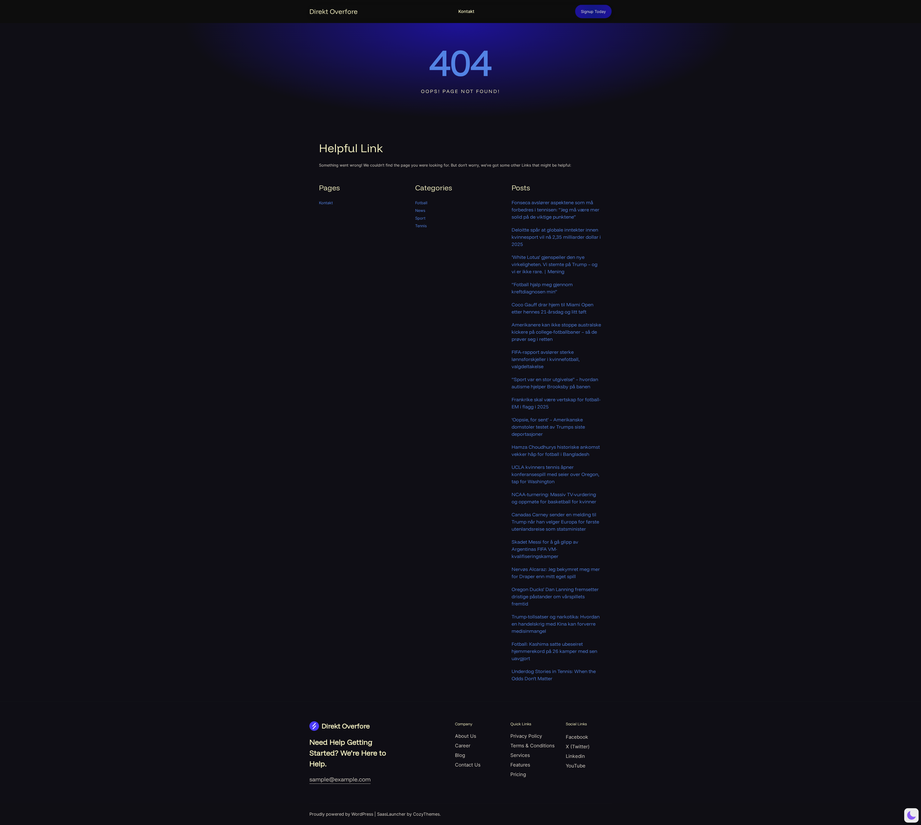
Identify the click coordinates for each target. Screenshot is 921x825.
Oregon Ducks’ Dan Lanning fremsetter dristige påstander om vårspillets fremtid (555, 596)
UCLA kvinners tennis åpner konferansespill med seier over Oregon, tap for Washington (555, 474)
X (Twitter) (578, 746)
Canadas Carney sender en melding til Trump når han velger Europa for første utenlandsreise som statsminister (555, 521)
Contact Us (467, 765)
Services (520, 755)
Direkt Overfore (333, 11)
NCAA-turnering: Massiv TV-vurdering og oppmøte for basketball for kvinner (554, 498)
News (420, 210)
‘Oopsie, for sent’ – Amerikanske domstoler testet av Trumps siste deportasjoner (548, 427)
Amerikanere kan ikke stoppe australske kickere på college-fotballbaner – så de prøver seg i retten (556, 332)
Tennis (421, 225)
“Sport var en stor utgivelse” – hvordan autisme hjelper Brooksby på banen (555, 382)
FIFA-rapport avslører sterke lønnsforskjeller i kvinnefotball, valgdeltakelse (545, 359)
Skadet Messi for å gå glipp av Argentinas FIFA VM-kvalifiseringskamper (545, 549)
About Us (465, 736)
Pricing (518, 774)
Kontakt (466, 11)
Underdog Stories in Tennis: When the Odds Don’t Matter (554, 674)
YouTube (575, 766)
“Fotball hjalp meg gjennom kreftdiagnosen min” (542, 288)
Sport (420, 218)
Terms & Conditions (532, 746)
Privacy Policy (526, 736)
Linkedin (575, 756)
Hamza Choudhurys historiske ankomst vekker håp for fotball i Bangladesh (556, 450)
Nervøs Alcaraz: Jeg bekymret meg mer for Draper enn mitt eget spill (556, 572)
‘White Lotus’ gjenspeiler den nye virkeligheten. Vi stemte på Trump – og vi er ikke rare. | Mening (554, 264)
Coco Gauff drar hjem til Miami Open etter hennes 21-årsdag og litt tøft (552, 308)
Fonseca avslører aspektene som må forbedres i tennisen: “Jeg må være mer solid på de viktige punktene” (555, 209)
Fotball (421, 202)
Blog (460, 755)
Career (462, 746)
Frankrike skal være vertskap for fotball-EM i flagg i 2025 (556, 403)
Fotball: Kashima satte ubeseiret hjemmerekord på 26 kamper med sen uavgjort (554, 651)
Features (520, 765)
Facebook (577, 737)
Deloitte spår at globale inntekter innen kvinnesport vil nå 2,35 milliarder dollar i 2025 (556, 237)
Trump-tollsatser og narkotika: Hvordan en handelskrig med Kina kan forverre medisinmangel (556, 624)
